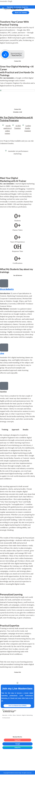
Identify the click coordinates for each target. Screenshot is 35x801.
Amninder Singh (6, 1)
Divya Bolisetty (7, 289)
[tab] (5, 429)
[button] (4, 13)
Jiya (2, 353)
